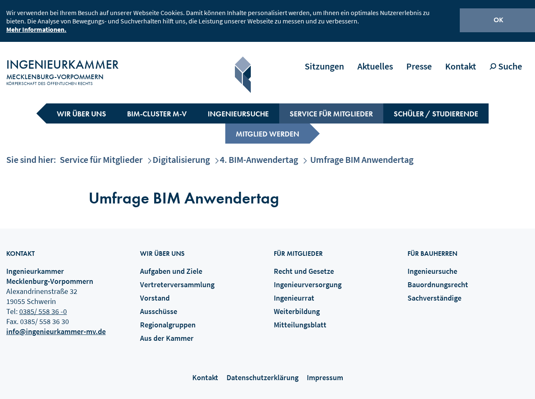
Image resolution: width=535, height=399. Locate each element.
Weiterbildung (297, 311)
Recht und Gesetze (304, 271)
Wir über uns (81, 113)
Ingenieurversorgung (307, 284)
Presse (419, 66)
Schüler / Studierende (436, 113)
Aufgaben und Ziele (171, 271)
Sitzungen (324, 66)
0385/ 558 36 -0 (43, 311)
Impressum (325, 377)
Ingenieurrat (294, 298)
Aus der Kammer (167, 338)
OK (498, 19)
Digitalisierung (181, 159)
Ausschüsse (158, 311)
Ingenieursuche (238, 113)
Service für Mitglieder (331, 113)
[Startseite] (242, 75)
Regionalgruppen (168, 324)
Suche (509, 66)
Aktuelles (375, 66)
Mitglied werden (267, 134)
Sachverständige (434, 298)
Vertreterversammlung (177, 284)
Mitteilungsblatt (300, 324)
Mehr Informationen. (36, 29)
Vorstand (155, 298)
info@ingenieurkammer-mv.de (56, 331)
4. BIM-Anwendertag (259, 159)
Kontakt (460, 66)
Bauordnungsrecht (438, 284)
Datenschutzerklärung (262, 377)
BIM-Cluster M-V (157, 113)
